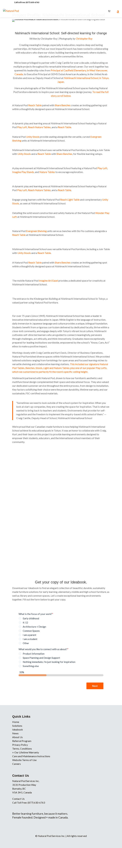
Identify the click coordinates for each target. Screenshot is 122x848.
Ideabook (17, 729)
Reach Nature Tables (39, 127)
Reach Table (35, 105)
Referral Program (21, 740)
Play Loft (22, 127)
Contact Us (18, 798)
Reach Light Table (70, 199)
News (15, 733)
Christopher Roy (84, 38)
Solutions (17, 725)
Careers (16, 763)
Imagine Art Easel (48, 280)
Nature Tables (47, 171)
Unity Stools (32, 136)
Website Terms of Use (24, 759)
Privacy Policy (20, 744)
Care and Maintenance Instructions (31, 756)
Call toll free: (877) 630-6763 (26, 2)
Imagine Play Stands (23, 171)
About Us (17, 737)
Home (15, 721)
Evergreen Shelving (36, 230)
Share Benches (63, 105)
